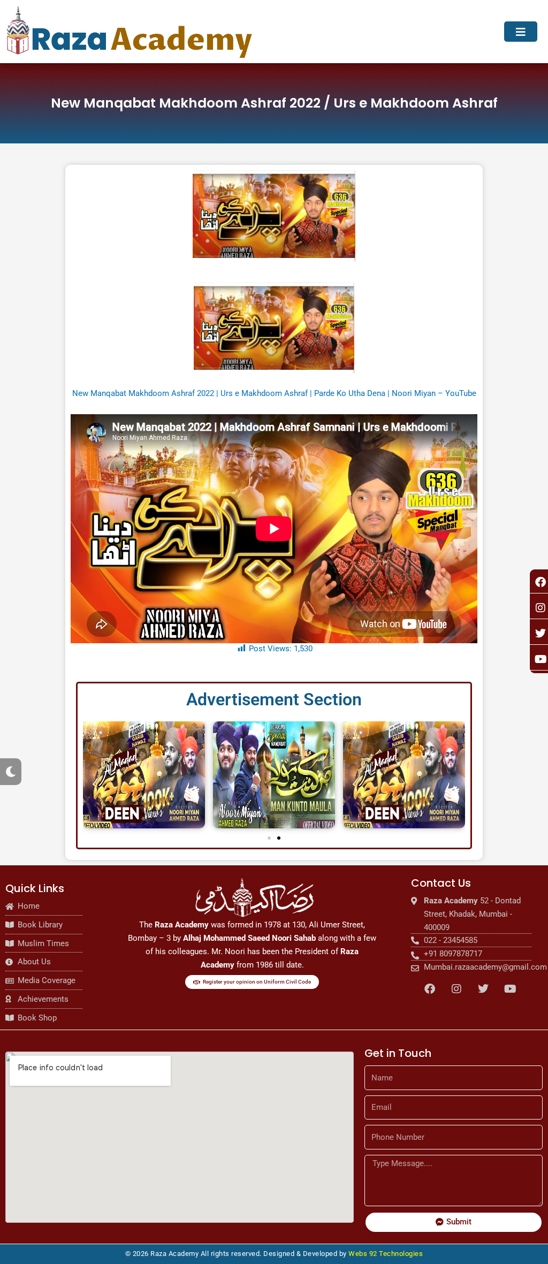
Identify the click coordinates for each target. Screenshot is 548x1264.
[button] (269, 838)
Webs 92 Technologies (385, 1254)
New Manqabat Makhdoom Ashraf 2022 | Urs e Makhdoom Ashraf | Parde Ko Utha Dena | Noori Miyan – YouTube (274, 393)
